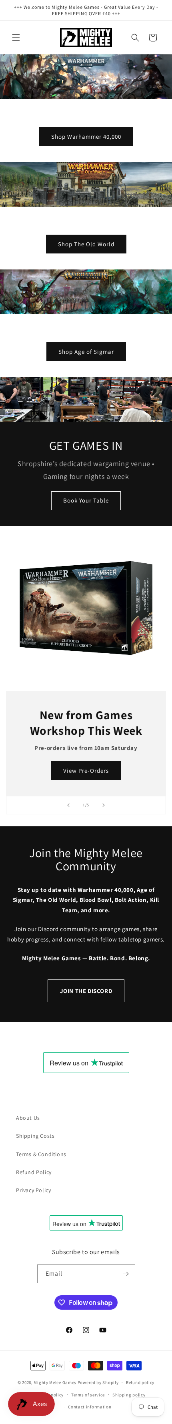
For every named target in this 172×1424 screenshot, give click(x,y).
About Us (28, 1117)
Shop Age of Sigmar (86, 351)
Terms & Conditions (41, 1154)
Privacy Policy (33, 1190)
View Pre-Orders (86, 770)
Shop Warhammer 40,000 (86, 136)
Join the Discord (86, 991)
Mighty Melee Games (55, 1382)
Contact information (89, 1407)
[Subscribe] (126, 1273)
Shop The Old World (86, 244)
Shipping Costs (35, 1135)
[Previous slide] (68, 805)
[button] (16, 37)
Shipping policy (129, 1395)
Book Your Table (86, 500)
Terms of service (88, 1395)
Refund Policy (34, 1172)
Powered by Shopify (98, 1382)
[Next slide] (103, 805)
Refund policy (140, 1382)
